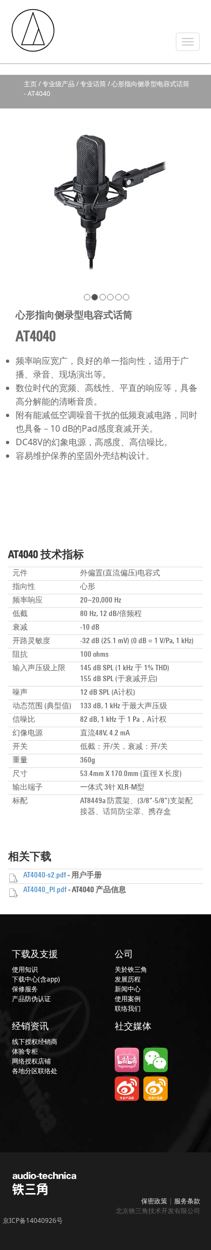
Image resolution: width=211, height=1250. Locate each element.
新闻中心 (128, 988)
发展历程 (128, 979)
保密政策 (154, 1201)
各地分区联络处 (34, 1070)
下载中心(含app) (36, 979)
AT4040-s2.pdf (44, 875)
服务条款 (187, 1201)
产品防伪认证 (31, 998)
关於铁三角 (131, 969)
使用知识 (25, 969)
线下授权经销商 (34, 1041)
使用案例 (128, 998)
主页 (30, 83)
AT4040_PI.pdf (45, 890)
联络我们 (128, 1008)
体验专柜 (25, 1051)
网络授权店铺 (31, 1061)
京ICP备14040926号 (33, 1220)
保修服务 (25, 988)
